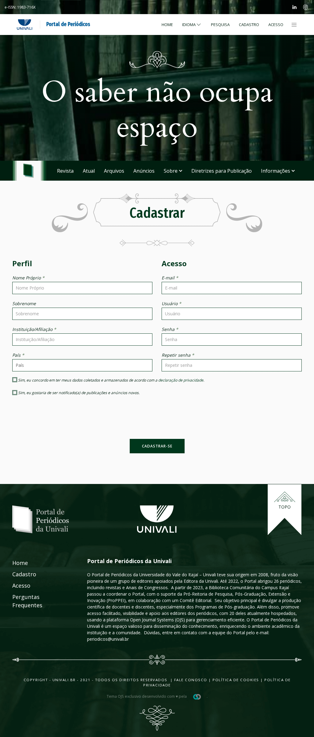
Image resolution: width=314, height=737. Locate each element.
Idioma (189, 24)
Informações (275, 170)
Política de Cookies (236, 680)
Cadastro (249, 24)
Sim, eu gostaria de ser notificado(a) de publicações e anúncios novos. (78, 392)
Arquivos (114, 170)
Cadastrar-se (157, 446)
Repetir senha (178, 355)
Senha (170, 329)
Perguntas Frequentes (18, 601)
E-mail (170, 278)
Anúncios (144, 170)
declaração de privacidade (180, 380)
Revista (65, 170)
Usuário (171, 303)
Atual (89, 170)
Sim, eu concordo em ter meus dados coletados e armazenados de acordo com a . (110, 380)
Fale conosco (190, 680)
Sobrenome (24, 303)
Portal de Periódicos (68, 24)
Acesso (275, 24)
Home (167, 24)
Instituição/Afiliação (34, 329)
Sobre (171, 170)
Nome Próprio (28, 278)
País (18, 355)
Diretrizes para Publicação (221, 170)
